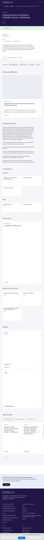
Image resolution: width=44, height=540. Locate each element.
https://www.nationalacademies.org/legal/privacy (31, 534)
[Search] (37, 2)
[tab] (4, 57)
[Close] (42, 535)
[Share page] (4, 22)
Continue (21, 537)
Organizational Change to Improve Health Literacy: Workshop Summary (19, 104)
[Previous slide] (4, 457)
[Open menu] (40, 2)
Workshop (5, 12)
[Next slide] (7, 457)
